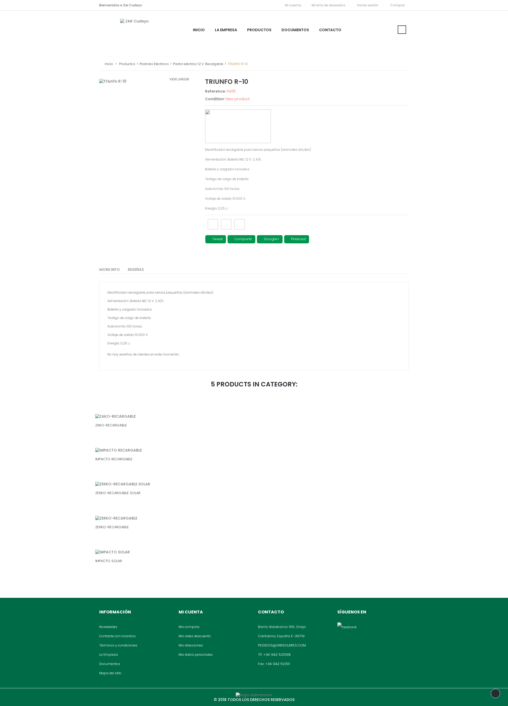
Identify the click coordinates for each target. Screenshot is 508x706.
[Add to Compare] (253, 411)
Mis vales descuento (195, 636)
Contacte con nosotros (117, 636)
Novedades (108, 627)
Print (226, 224)
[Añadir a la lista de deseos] (242, 411)
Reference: (215, 91)
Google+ (271, 239)
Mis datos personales (196, 654)
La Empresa (108, 654)
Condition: (215, 99)
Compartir (242, 239)
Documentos (109, 664)
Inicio (109, 64)
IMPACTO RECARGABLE (114, 459)
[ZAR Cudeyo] (135, 33)
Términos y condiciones (118, 645)
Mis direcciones (191, 645)
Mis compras (189, 627)
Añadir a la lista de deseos (239, 224)
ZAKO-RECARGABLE (111, 425)
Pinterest (298, 239)
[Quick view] (265, 411)
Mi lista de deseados (328, 5)
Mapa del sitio (110, 673)
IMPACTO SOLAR (108, 560)
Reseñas (136, 269)
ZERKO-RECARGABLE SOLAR (117, 492)
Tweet (217, 239)
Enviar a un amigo (213, 224)
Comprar (397, 5)
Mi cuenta (293, 5)
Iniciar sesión (367, 5)
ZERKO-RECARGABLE (112, 527)
